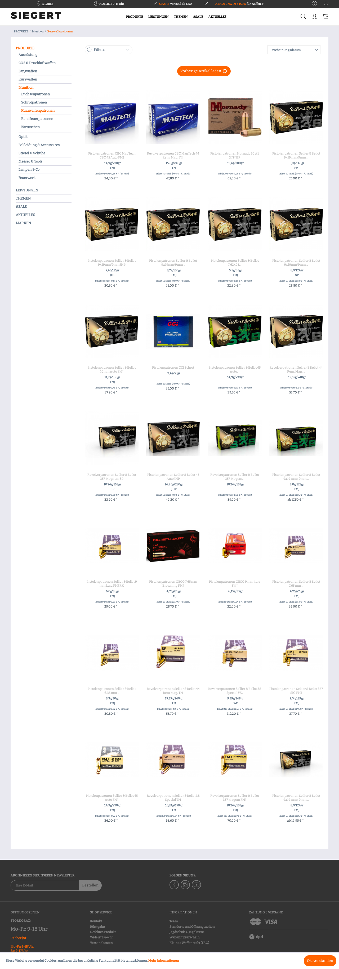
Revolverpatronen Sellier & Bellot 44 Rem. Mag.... (296, 369)
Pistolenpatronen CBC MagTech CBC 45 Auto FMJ (111, 155)
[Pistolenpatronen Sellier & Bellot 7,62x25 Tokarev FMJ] (235, 224)
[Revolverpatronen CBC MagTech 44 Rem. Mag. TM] (173, 117)
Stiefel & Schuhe (32, 153)
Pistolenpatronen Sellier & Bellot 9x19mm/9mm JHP (112, 262)
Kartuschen (30, 127)
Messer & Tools (30, 161)
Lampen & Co (29, 169)
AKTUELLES (25, 215)
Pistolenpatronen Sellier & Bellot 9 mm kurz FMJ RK (112, 583)
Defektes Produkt (103, 932)
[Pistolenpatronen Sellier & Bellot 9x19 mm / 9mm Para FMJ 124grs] (296, 759)
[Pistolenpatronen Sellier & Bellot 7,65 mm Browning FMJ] (296, 545)
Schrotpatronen (34, 102)
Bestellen (90, 885)
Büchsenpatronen (35, 94)
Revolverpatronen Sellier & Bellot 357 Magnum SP (111, 477)
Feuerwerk (27, 178)
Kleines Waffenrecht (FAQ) (189, 943)
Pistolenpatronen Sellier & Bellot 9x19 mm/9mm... (296, 155)
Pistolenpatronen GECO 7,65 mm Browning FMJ (173, 583)
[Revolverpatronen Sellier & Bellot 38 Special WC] (235, 652)
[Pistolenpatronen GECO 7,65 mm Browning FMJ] (173, 545)
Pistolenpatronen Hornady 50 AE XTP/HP (234, 155)
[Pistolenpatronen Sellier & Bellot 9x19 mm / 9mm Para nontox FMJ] (296, 438)
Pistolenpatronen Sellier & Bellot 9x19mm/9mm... (173, 262)
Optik (23, 137)
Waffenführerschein (185, 937)
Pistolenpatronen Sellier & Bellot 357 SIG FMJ (296, 691)
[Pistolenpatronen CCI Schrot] (173, 331)
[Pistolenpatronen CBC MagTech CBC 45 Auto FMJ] (112, 117)
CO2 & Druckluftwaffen (37, 63)
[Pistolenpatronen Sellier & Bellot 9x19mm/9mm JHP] (112, 224)
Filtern (99, 49)
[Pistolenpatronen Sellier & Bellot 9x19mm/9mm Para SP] (296, 224)
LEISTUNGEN (27, 190)
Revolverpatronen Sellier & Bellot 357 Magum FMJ (234, 798)
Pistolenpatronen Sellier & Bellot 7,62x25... (235, 262)
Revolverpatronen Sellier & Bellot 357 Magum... (234, 477)
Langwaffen (28, 71)
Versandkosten (101, 943)
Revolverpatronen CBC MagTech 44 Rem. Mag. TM (173, 155)
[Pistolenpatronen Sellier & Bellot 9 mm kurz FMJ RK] (112, 545)
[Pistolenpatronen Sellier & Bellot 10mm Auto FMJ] (112, 331)
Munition (26, 87)
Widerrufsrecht (101, 937)
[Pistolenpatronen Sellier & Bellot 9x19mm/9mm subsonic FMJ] (173, 224)
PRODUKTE (25, 48)
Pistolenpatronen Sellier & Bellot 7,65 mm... (296, 583)
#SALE (21, 207)
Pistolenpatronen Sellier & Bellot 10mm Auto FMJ (112, 369)
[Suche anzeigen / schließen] (303, 15)
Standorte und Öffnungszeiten (192, 927)
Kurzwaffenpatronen (38, 110)
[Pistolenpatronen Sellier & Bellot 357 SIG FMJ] (296, 652)
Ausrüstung (28, 55)
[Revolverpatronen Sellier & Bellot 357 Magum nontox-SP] (235, 438)
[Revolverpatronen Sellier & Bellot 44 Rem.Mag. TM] (173, 652)
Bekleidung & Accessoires (39, 145)
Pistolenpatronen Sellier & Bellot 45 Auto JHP (173, 477)
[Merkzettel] (326, 4)
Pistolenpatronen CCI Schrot (173, 367)
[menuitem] (312, 4)
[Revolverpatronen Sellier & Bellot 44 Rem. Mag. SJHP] (296, 331)
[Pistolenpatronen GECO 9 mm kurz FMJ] (235, 545)
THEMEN (23, 198)
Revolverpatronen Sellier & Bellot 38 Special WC (234, 691)
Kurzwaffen (28, 79)
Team (174, 921)
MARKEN (23, 223)
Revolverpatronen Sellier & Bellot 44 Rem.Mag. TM (173, 691)
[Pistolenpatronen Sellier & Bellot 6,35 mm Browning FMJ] (112, 652)
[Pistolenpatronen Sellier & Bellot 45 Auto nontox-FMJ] (235, 331)
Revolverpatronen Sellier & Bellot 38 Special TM (173, 798)
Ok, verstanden (320, 960)
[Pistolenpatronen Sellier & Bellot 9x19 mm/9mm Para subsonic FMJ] (296, 117)
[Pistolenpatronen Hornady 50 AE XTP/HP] (235, 117)
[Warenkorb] (325, 15)
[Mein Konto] (315, 15)
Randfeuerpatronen (37, 119)
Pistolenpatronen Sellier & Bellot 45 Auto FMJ (112, 798)
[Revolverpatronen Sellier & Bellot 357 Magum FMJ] (235, 759)
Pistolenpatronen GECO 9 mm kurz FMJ (234, 583)
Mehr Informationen (163, 960)
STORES (47, 4)
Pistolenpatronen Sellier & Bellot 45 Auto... (235, 369)
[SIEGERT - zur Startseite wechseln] (36, 17)
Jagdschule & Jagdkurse (187, 932)
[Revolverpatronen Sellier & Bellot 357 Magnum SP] (112, 438)
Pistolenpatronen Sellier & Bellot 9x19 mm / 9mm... (296, 477)
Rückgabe (97, 927)
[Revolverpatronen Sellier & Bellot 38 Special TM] (173, 759)
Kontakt (96, 921)
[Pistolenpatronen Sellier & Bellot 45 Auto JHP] (173, 438)
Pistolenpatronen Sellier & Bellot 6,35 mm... (112, 691)
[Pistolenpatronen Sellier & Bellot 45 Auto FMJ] (112, 759)
